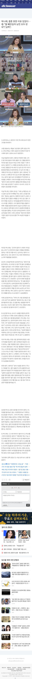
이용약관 (19, 667)
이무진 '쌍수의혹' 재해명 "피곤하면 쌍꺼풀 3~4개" (15, 475)
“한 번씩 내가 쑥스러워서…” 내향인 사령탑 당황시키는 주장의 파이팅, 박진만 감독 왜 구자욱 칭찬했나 (16, 472)
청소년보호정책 (11, 669)
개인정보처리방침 (26, 667)
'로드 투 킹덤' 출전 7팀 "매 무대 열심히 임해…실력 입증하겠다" (16, 467)
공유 (9, 480)
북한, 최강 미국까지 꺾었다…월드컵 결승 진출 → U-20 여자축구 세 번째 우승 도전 (16, 470)
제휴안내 (9, 667)
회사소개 (4, 667)
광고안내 (14, 667)
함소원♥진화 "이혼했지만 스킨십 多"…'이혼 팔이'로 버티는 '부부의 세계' (16, 464)
